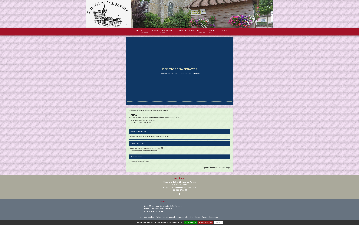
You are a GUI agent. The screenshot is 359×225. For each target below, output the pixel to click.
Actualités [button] (223, 30)
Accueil (162, 74)
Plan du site (195, 217)
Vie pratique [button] (183, 30)
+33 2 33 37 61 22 (179, 190)
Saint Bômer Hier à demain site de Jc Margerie (163, 206)
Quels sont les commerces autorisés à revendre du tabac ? (150, 136)
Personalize (219, 222)
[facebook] (179, 194)
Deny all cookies (206, 222)
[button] (137, 31)
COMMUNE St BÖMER (153, 211)
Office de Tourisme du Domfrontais (158, 209)
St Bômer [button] (155, 30)
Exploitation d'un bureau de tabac (144, 120)
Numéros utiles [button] (212, 32)
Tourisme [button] (192, 30)
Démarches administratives (189, 74)
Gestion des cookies (210, 217)
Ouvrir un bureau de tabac (140, 162)
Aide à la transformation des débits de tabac (147, 148)
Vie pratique (172, 74)
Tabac (166, 110)
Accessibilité (183, 217)
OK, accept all (191, 222)
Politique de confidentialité (166, 217)
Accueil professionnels (136, 110)
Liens (163, 201)
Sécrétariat (179, 178)
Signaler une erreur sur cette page (216, 168)
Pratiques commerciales (154, 110)
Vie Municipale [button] (144, 32)
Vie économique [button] (201, 32)
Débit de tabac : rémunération (142, 122)
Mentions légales (147, 217)
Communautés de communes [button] (166, 32)
